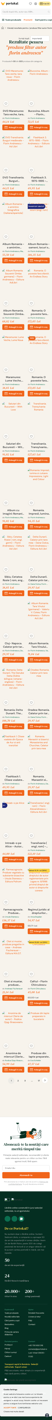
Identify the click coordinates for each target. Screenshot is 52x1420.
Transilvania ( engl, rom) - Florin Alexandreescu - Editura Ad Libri (38, 844)
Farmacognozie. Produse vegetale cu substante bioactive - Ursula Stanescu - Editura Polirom (13, 911)
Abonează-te (26, 1175)
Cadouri (8, 1356)
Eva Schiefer (35, 1060)
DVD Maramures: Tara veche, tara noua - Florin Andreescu (13, 112)
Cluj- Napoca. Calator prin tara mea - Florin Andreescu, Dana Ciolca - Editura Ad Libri (13, 645)
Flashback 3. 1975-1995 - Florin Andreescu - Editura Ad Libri (39, 179)
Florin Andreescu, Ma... (14, 251)
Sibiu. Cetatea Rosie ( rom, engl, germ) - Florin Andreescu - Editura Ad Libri (13, 578)
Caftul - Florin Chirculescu (39, 983)
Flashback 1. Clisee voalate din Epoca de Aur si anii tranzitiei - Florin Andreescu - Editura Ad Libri (13, 778)
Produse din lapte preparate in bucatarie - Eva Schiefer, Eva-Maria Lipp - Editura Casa (39, 1055)
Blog (6, 1328)
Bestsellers (9, 1324)
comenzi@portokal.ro (37, 1349)
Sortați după (24, 38)
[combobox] (26, 11)
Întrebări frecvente (36, 1313)
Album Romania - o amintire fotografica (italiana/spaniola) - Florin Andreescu (13, 245)
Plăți (30, 1320)
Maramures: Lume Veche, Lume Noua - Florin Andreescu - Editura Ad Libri (13, 378)
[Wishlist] (30, 3)
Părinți (7, 1348)
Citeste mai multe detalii (14, 1411)
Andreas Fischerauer (14, 989)
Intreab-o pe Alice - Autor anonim (13, 844)
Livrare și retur (34, 1316)
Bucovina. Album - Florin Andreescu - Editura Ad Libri (38, 112)
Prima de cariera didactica (12, 1333)
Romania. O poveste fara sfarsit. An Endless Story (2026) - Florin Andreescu (39, 378)
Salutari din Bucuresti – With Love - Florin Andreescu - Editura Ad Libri (13, 445)
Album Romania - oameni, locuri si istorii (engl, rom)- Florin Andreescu (39, 245)
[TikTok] (21, 1219)
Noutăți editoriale (12, 1316)
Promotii (28, 20)
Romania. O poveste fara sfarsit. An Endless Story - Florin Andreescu (39, 312)
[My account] (35, 3)
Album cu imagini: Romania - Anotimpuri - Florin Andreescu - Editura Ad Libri (13, 512)
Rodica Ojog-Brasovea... (14, 1060)
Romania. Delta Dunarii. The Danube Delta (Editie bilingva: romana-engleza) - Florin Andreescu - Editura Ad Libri (13, 711)
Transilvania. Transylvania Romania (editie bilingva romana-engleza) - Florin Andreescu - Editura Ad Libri (38, 445)
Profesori (9, 1345)
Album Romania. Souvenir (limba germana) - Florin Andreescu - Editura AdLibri (13, 312)
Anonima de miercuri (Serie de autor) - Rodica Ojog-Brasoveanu (13, 1055)
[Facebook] (7, 1219)
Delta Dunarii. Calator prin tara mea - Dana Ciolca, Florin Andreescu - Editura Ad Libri (38, 578)
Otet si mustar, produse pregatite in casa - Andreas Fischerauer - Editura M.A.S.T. (13, 983)
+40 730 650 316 (35, 1345)
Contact (31, 1324)
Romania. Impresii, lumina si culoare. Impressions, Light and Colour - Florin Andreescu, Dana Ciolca (38, 512)
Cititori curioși (11, 1352)
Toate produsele (13, 20)
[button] (6, 103)
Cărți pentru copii (12, 1320)
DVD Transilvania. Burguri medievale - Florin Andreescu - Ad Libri (13, 179)
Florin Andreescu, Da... (14, 651)
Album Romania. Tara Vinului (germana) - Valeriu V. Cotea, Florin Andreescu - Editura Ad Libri (39, 645)
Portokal (9, 3)
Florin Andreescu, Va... (39, 651)
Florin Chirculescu (38, 989)
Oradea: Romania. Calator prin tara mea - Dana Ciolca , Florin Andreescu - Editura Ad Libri (39, 711)
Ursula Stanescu (12, 917)
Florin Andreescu (12, 118)
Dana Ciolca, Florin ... (39, 584)
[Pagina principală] (2, 28)
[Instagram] (14, 1219)
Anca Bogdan (36, 917)
